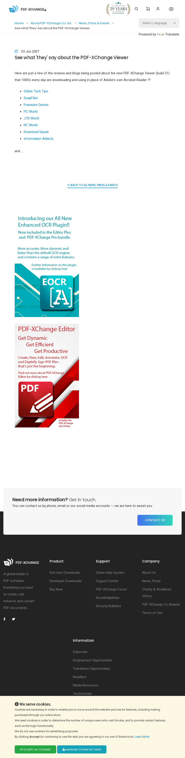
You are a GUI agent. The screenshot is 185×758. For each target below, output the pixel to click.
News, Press (151, 581)
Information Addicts (38, 139)
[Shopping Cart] (148, 9)
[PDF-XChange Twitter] (15, 619)
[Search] (136, 9)
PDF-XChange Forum (111, 589)
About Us (149, 573)
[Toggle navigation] (171, 9)
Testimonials (82, 694)
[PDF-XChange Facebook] (6, 619)
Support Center (107, 581)
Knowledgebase (107, 598)
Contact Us (155, 520)
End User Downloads (65, 573)
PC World (30, 112)
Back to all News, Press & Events (94, 185)
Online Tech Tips (36, 91)
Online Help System (110, 573)
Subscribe (80, 652)
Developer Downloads (66, 581)
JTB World (31, 118)
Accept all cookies (37, 749)
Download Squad (36, 132)
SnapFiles (31, 98)
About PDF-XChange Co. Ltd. (51, 23)
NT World (30, 125)
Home (19, 23)
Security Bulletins (108, 606)
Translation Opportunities (91, 669)
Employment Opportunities (92, 660)
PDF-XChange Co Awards (161, 604)
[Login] (158, 8)
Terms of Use (152, 613)
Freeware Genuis (36, 105)
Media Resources (86, 685)
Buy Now (56, 589)
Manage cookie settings (83, 749)
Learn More (142, 736)
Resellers (79, 677)
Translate (172, 34)
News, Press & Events (94, 23)
